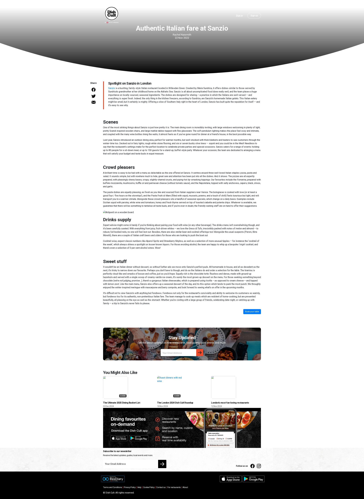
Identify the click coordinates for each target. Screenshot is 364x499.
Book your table (252, 311)
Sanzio (111, 88)
